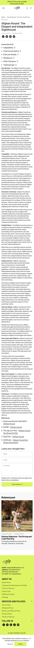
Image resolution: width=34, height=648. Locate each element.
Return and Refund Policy (11, 611)
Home (3, 17)
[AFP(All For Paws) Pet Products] (17, 8)
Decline (10, 644)
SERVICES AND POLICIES (13, 601)
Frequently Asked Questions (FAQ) (14, 585)
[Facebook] (3, 36)
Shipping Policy (7, 608)
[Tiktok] (14, 625)
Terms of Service (8, 588)
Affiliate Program (8, 594)
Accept (20, 644)
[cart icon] (31, 8)
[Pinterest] (10, 36)
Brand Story (6, 582)
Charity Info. (6, 591)
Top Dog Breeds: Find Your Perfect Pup (18, 17)
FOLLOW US (7, 621)
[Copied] (14, 36)
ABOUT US (7, 579)
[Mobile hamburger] (3, 8)
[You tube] (18, 625)
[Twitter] (7, 36)
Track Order (6, 605)
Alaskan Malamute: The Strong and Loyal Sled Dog (16, 537)
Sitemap (5, 597)
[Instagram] (7, 625)
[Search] (27, 8)
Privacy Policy (7, 614)
